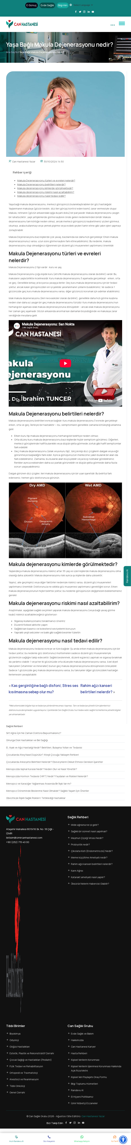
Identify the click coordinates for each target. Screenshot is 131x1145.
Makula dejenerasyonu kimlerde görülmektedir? (45, 188)
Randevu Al (127, 576)
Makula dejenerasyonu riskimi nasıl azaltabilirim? (45, 192)
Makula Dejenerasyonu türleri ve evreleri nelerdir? (46, 180)
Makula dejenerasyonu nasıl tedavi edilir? (41, 196)
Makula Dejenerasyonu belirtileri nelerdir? (41, 184)
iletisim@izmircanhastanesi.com (24, 837)
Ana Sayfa (12, 52)
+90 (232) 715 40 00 (17, 842)
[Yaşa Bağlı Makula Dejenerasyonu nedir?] (65, 114)
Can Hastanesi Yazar (23, 161)
